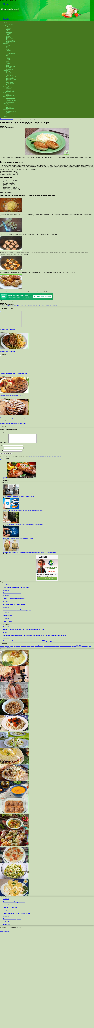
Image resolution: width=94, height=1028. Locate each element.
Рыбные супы (9, 38)
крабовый (28, 646)
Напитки (6, 103)
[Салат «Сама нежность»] (14, 878)
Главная (2, 119)
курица (41, 646)
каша (19, 646)
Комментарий (4, 442)
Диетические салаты (11, 79)
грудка (1, 301)
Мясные (8, 45)
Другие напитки (10, 108)
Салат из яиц (9, 82)
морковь (45, 646)
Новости (8, 113)
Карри (7, 65)
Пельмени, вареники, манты (13, 47)
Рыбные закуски (10, 99)
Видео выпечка (10, 90)
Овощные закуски (11, 100)
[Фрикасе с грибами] (14, 780)
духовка (11, 646)
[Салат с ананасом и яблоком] (14, 747)
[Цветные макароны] (14, 846)
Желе (7, 94)
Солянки (8, 33)
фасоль (1, 647)
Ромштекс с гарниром (7, 351)
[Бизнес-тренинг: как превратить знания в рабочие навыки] (11, 495)
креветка (32, 646)
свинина (84, 646)
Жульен (8, 62)
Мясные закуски (10, 98)
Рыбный (8, 74)
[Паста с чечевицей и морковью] (14, 714)
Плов (7, 49)
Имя (1, 445)
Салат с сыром (10, 83)
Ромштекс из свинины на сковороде (13, 423)
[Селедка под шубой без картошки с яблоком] (14, 763)
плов (68, 646)
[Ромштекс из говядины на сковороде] (14, 415)
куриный (10, 301)
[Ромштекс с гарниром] (14, 348)
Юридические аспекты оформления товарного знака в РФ (19, 538)
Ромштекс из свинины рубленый (11, 396)
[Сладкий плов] (14, 862)
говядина (4, 646)
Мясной (8, 71)
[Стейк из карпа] (14, 698)
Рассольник (9, 32)
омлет (62, 646)
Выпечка (6, 86)
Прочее (5, 109)
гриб (8, 646)
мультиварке (16, 301)
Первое (5, 25)
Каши (7, 61)
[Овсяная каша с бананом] (14, 731)
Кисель (8, 104)
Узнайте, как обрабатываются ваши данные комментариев (45, 456)
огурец (59, 646)
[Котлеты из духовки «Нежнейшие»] (14, 813)
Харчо (7, 34)
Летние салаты (10, 78)
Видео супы (9, 42)
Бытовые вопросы (11, 111)
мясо (54, 646)
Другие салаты (10, 84)
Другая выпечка (10, 91)
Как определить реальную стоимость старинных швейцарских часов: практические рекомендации (29, 552)
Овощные (8, 50)
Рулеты (8, 58)
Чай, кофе (8, 107)
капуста (16, 646)
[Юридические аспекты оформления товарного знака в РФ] (11, 536)
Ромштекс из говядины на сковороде (13, 418)
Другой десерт (10, 95)
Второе (5, 44)
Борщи (8, 29)
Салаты (5, 70)
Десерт (5, 92)
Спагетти (8, 59)
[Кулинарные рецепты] (9, 15)
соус (87, 646)
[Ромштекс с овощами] (11, 326)
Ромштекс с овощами (7, 329)
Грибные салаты (10, 75)
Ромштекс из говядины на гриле (11, 478)
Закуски (5, 96)
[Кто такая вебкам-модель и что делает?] (14, 681)
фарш (90, 646)
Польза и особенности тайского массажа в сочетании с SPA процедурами (23, 524)
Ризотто (8, 54)
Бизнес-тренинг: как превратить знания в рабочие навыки (19, 496)
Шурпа (8, 36)
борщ (1, 646)
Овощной (8, 73)
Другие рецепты (10, 41)
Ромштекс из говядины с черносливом (13, 373)
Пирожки (8, 88)
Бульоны (8, 37)
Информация (9, 24)
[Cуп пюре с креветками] (14, 665)
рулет (74, 646)
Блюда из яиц (9, 51)
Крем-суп (8, 28)
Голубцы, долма (10, 53)
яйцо (9, 647)
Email (2, 448)
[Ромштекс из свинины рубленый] (14, 393)
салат (79, 645)
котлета (6, 301)
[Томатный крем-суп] (14, 796)
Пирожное (9, 87)
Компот (8, 106)
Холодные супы (10, 40)
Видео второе (9, 69)
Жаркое (8, 57)
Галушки (8, 63)
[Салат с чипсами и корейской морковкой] (14, 895)
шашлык (5, 647)
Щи (7, 30)
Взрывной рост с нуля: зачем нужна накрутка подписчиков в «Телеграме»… (23, 510)
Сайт (1, 450)
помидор (71, 646)
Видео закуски (10, 102)
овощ (57, 646)
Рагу (7, 55)
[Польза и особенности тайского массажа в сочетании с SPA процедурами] (11, 523)
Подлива (8, 67)
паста (65, 646)
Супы (7, 26)
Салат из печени (10, 80)
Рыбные (8, 46)
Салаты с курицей (11, 76)
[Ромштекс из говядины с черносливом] (12, 370)
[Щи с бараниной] (14, 829)
